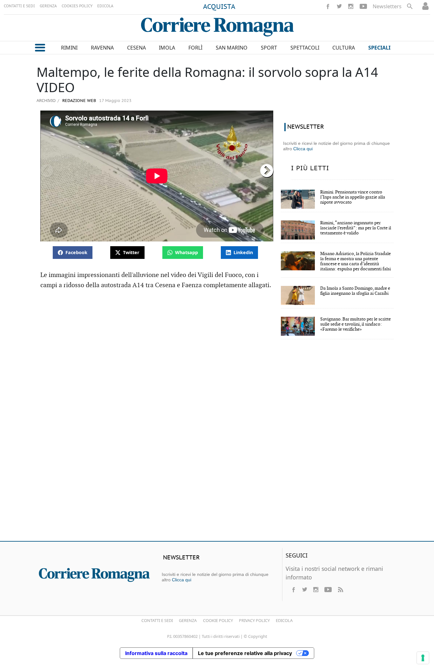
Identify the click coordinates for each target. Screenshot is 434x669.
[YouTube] (363, 6)
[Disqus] (217, 444)
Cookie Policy (218, 620)
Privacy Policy (254, 620)
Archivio (46, 100)
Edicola (284, 620)
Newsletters (387, 6)
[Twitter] (339, 6)
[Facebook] (328, 6)
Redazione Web (78, 100)
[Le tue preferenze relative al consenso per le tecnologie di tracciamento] (423, 658)
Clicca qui (303, 148)
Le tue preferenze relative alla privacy (245, 653)
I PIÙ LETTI (310, 168)
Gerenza (188, 620)
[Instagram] (351, 6)
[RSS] (340, 589)
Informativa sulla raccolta (156, 653)
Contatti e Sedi (157, 620)
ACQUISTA (219, 7)
